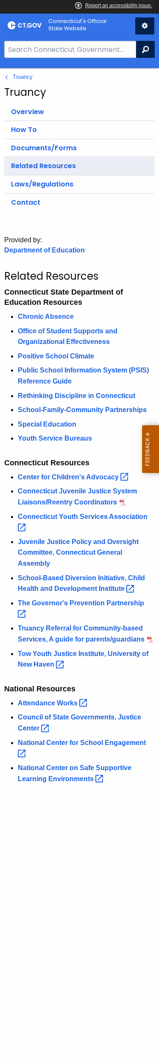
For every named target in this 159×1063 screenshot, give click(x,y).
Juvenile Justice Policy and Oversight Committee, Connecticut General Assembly (78, 552)
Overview (27, 112)
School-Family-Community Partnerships (82, 409)
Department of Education (44, 250)
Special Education (47, 424)
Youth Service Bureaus (55, 438)
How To (24, 130)
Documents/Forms (44, 148)
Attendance (48, 703)
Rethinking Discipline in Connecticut (76, 395)
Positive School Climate (56, 356)
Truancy (23, 77)
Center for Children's (69, 477)
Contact (25, 202)
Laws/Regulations (42, 184)
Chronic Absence (46, 316)
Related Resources (43, 166)
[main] (79, 565)
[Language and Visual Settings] (144, 25)
